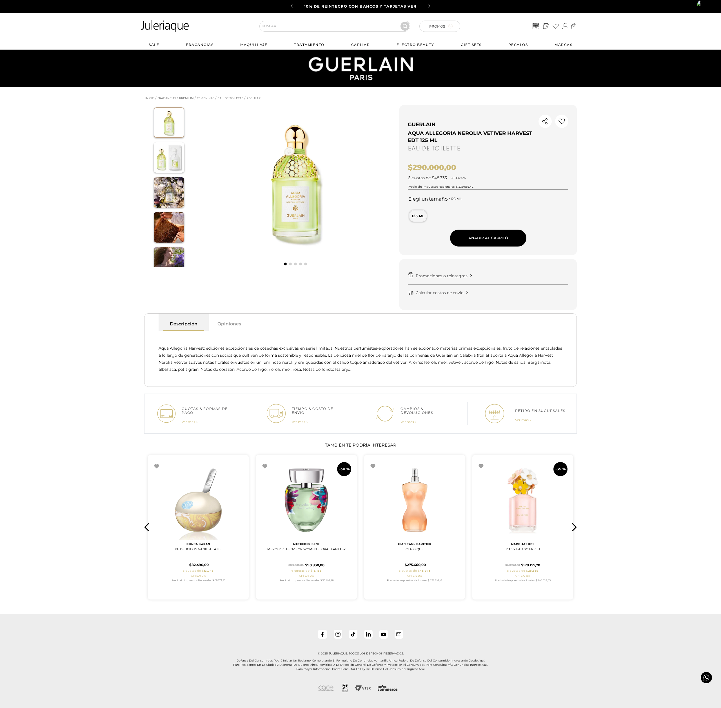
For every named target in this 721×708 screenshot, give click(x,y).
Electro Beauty (415, 45)
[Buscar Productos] (405, 26)
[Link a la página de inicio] (149, 98)
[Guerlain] (360, 85)
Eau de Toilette (230, 98)
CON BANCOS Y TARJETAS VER (360, 6)
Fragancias (166, 98)
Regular (253, 98)
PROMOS (437, 26)
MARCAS (563, 45)
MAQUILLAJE (253, 45)
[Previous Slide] (291, 6)
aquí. (482, 660)
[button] (545, 26)
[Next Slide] (429, 6)
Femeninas (205, 98)
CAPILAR (360, 45)
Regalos (518, 45)
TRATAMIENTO (309, 45)
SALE (154, 45)
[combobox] (337, 26)
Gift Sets (471, 45)
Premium (186, 98)
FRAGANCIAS (199, 45)
